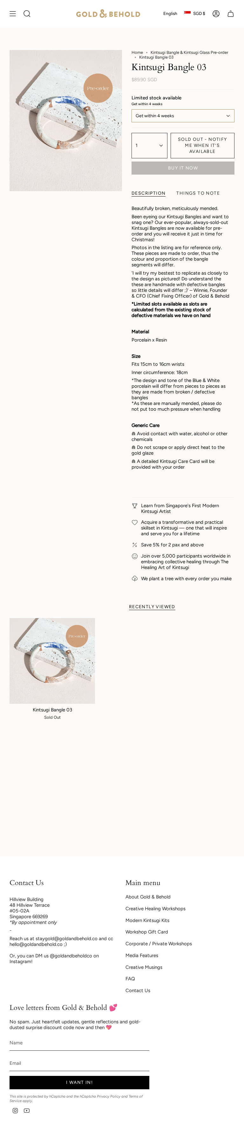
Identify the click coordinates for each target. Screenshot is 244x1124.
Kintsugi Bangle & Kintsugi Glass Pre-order (189, 52)
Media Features (141, 955)
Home (137, 52)
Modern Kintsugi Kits (147, 920)
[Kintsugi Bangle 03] (52, 661)
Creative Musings (143, 967)
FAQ (130, 979)
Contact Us (137, 990)
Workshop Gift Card (146, 932)
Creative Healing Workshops (155, 908)
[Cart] (230, 13)
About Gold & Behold (148, 897)
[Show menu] (12, 13)
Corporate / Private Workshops (158, 944)
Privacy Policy (108, 1096)
